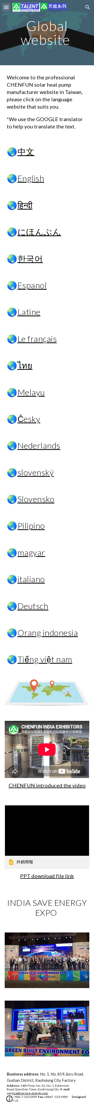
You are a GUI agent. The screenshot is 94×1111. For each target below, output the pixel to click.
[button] (6, 7)
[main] (47, 33)
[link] (47, 837)
